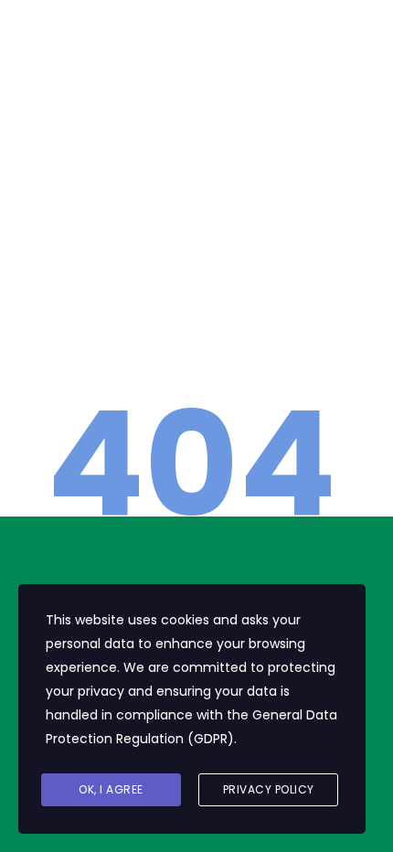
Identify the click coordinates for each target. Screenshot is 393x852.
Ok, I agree (111, 789)
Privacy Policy (268, 789)
